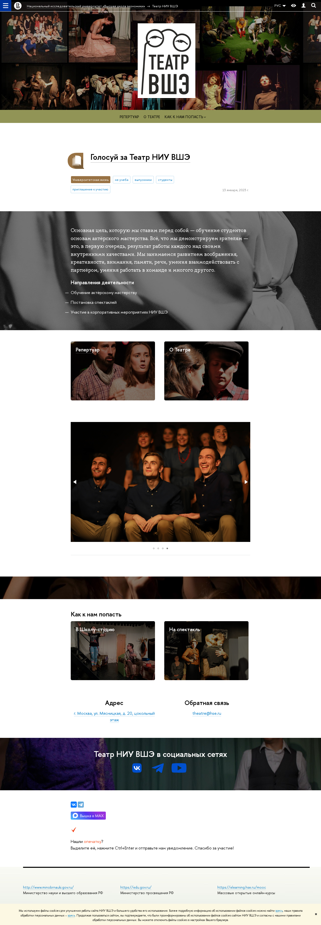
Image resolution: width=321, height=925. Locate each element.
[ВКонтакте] (74, 805)
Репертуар (129, 116)
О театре (151, 116)
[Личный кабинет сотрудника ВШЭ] (303, 5)
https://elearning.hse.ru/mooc (241, 887)
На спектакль (184, 629)
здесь (279, 911)
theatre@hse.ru (206, 713)
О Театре (180, 349)
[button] (75, 482)
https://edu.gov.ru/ (135, 887)
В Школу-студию (95, 629)
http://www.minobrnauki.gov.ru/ (48, 887)
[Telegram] (81, 805)
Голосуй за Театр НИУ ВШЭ (140, 156)
